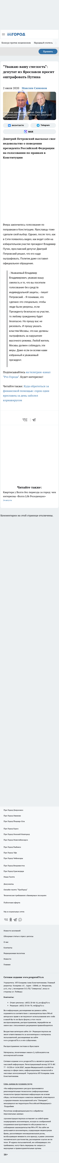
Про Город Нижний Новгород (17, 834)
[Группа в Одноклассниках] (10, 920)
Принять (48, 51)
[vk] (25, 420)
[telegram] (35, 420)
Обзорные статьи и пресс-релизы (18, 936)
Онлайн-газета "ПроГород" (16, 889)
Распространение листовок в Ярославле (21, 1046)
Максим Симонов (34, 88)
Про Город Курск (11, 828)
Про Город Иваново (12, 815)
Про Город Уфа (10, 852)
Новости (7, 959)
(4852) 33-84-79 (25, 1005)
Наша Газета (9, 877)
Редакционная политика (14, 953)
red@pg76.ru (38, 1005)
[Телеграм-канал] (43, 125)
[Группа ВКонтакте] (16, 125)
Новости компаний (12, 930)
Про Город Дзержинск (13, 810)
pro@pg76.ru (44, 1002)
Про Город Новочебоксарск (16, 840)
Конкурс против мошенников (16, 42)
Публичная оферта (12, 902)
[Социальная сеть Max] (29, 131)
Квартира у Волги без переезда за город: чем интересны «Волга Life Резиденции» (29, 496)
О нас (6, 942)
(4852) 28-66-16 (31, 1002)
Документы (9, 884)
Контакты (8, 947)
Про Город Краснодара (14, 871)
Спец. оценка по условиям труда (18, 1084)
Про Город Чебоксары (13, 858)
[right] (56, 43)
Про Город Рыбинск (12, 847)
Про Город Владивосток (14, 865)
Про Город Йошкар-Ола (14, 821)
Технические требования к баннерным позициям (25, 895)
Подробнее (9, 1106)
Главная (7, 964)
